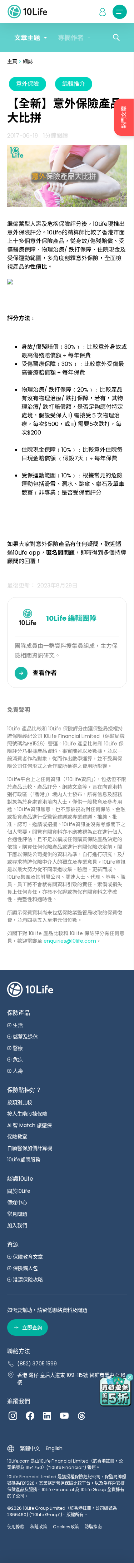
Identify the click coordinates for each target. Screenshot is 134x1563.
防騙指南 (93, 1527)
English (54, 1448)
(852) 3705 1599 (37, 1363)
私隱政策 (38, 1527)
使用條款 (15, 1527)
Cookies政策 (66, 1527)
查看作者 (45, 673)
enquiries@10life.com (70, 940)
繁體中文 (30, 1448)
